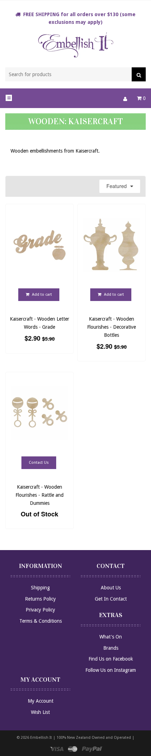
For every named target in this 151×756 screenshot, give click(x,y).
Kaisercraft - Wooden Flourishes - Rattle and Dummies (39, 495)
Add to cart (41, 295)
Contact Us (39, 463)
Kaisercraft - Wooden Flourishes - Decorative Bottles (111, 326)
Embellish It (41, 737)
